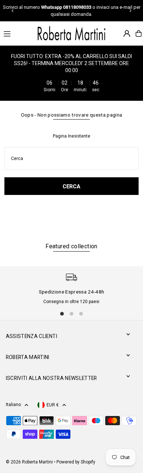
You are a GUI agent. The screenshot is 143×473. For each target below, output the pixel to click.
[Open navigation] (15, 33)
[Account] (127, 33)
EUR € (53, 405)
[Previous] (12, 10)
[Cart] (139, 33)
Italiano (13, 404)
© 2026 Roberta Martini (30, 462)
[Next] (130, 10)
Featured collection (71, 246)
